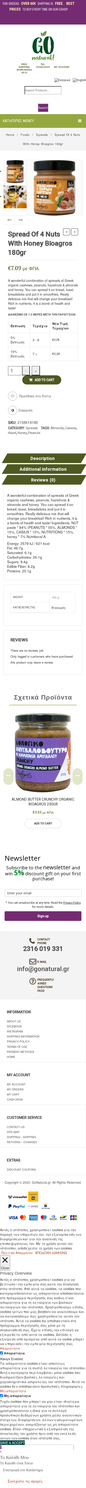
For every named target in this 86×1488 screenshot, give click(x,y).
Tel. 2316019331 (43, 65)
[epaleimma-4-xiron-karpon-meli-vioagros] (54, 187)
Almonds (57, 428)
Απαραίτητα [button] (10, 1348)
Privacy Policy (72, 903)
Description (43, 458)
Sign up (43, 916)
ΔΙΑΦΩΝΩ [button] (59, 1252)
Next (77, 776)
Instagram (15, 1031)
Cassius (70, 428)
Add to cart (44, 380)
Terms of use (17, 1047)
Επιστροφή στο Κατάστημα (23, 1470)
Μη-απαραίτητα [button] (13, 1391)
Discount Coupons (21, 1169)
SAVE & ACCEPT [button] (12, 1442)
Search (43, 107)
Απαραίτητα (14, 1353)
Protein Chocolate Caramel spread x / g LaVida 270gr (74, 232)
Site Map (13, 1132)
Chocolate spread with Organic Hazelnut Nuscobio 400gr (66, 232)
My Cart (13, 1094)
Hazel (12, 433)
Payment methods (20, 1052)
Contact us (16, 1127)
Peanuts (34, 433)
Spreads (42, 134)
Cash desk (15, 1099)
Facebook (14, 1026)
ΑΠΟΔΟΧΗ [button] (43, 1252)
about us (14, 1021)
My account (16, 1084)
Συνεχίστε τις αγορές (25, 1481)
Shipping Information (23, 1036)
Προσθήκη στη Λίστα (34, 396)
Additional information (43, 469)
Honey (22, 433)
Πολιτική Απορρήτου (17, 1252)
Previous (8, 776)
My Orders (15, 1089)
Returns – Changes (22, 1142)
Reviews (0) (43, 480)
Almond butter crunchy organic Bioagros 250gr (43, 802)
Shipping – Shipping (21, 1137)
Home (10, 134)
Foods (25, 134)
